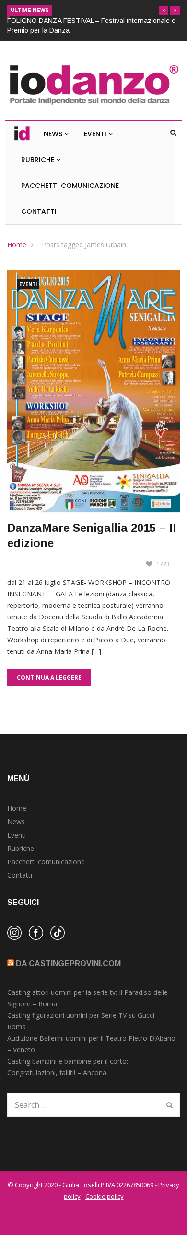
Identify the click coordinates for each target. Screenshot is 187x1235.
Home (16, 244)
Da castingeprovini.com (68, 963)
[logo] (93, 105)
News (54, 134)
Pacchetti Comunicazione (70, 185)
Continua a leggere (49, 677)
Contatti (39, 211)
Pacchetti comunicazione (46, 861)
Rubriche (38, 160)
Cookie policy (104, 1196)
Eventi (96, 134)
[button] (163, 10)
